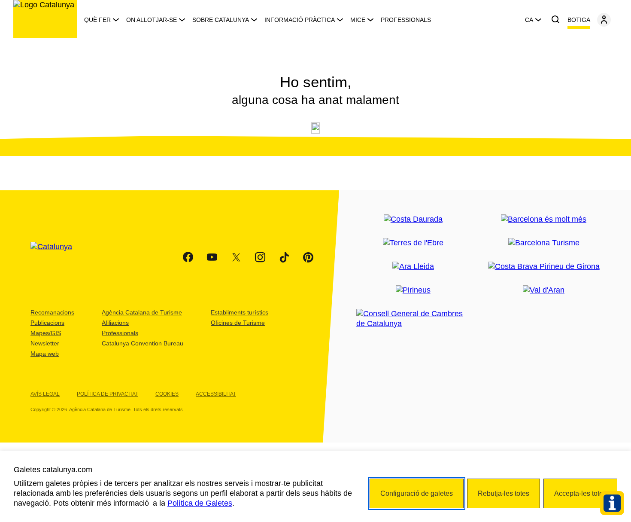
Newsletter (44, 343)
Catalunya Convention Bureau (142, 343)
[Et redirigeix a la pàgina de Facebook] (188, 257)
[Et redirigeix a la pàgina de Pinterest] (308, 257)
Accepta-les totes (580, 493)
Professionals (406, 19)
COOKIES (167, 394)
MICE (357, 19)
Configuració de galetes (416, 493)
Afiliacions (115, 322)
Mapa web (44, 353)
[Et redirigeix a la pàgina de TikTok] (284, 257)
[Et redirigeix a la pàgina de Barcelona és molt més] (543, 219)
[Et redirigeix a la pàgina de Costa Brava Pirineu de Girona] (544, 267)
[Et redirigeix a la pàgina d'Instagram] (260, 257)
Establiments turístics (239, 312)
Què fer (97, 19)
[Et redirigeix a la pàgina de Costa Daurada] (413, 219)
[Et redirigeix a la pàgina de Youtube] (212, 257)
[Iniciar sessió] (604, 20)
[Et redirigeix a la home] (45, 19)
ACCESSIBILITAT (216, 394)
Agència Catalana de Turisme (142, 312)
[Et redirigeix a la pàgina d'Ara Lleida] (413, 267)
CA (529, 19)
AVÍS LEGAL (45, 394)
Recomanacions (52, 312)
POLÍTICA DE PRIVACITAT (107, 394)
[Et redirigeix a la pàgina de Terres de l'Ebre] (413, 243)
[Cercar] (555, 20)
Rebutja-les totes (503, 493)
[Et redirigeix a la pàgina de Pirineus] (413, 290)
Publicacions (47, 322)
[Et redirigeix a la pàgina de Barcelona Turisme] (543, 243)
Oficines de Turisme (238, 322)
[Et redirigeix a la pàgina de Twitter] (236, 257)
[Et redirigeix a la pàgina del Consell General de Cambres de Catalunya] (413, 319)
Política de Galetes (199, 503)
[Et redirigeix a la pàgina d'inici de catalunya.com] (56, 257)
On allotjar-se (151, 19)
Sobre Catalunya (220, 19)
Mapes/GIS (45, 333)
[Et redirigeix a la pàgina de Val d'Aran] (543, 290)
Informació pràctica (299, 19)
